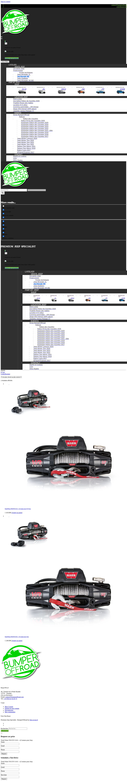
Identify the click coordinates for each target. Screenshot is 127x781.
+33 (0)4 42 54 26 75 (10, 699)
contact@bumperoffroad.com (14, 697)
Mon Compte (9, 707)
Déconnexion (9, 710)
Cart (3, 372)
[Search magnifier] (3, 193)
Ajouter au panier (16, 513)
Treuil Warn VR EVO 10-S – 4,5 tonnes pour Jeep (17, 636)
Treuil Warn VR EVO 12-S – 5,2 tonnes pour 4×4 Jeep (18, 508)
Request (4, 753)
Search (3, 370)
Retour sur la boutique (12, 58)
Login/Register (5, 374)
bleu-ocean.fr (34, 720)
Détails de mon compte (12, 708)
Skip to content (5, 1)
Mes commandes (10, 712)
